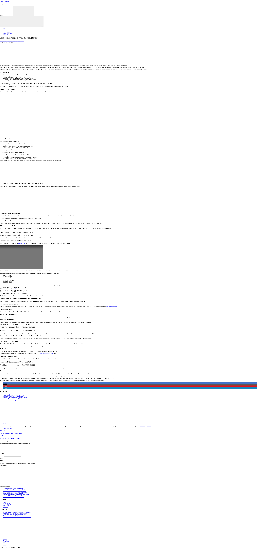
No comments (21, 41)
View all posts (3, 423)
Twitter (141, 426)
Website (1, 460)
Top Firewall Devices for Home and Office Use (13, 398)
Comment (2, 453)
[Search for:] (6, 15)
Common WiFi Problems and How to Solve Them (13, 495)
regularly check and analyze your (46, 353)
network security (21, 243)
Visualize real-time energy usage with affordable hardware (15, 513)
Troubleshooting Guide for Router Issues (11, 394)
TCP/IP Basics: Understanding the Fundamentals (13, 493)
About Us (5, 539)
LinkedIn (149, 426)
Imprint (4, 542)
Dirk (17, 41)
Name (1, 455)
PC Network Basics (7, 505)
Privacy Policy (6, 541)
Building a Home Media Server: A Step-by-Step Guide (14, 491)
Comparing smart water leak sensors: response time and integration (17, 512)
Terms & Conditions (7, 543)
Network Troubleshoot (7, 33)
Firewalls (11, 154)
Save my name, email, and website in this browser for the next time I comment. (18, 463)
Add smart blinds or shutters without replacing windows (14, 514)
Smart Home (5, 34)
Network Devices (6, 30)
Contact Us (5, 540)
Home (4, 28)
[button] (5, 383)
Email (1, 458)
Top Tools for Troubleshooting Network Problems (13, 400)
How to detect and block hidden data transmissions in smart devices (17, 517)
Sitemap (4, 545)
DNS (15, 288)
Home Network (6, 29)
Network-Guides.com (4, 1)
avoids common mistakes (111, 306)
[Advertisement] (128, 53)
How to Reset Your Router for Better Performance (13, 497)
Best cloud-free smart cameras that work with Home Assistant (16, 494)
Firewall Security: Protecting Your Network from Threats (15, 397)
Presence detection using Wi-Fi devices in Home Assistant (15, 492)
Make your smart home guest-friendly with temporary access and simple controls (20, 515)
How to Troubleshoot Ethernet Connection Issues (13, 396)
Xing (144, 426)
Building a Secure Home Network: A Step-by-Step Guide (15, 489)
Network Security (6, 32)
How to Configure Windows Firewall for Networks (13, 395)
